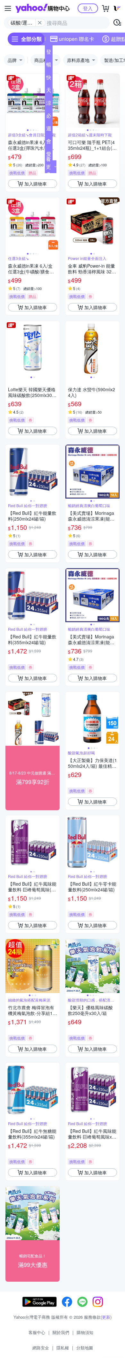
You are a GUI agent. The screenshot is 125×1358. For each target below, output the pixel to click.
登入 (88, 8)
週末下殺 (48, 130)
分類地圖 (84, 1348)
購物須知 (85, 1332)
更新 (106, 1317)
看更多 (48, 166)
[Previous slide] (9, 101)
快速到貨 (48, 78)
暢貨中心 (48, 66)
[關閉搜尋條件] (40, 23)
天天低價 (48, 91)
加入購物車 (35, 183)
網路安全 (40, 1348)
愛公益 (48, 155)
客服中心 (37, 1332)
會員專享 (48, 142)
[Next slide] (55, 101)
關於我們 (61, 1332)
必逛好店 (48, 117)
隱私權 (62, 1348)
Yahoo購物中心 (42, 8)
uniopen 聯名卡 (76, 38)
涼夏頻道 (48, 104)
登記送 (48, 53)
